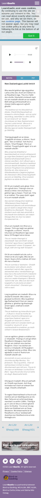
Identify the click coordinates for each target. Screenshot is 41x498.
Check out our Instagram (19, 461)
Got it (31, 35)
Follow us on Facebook (12, 461)
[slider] (19, 55)
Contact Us (25, 461)
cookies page (13, 21)
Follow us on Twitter (5, 461)
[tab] (9, 78)
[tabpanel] (20, 250)
